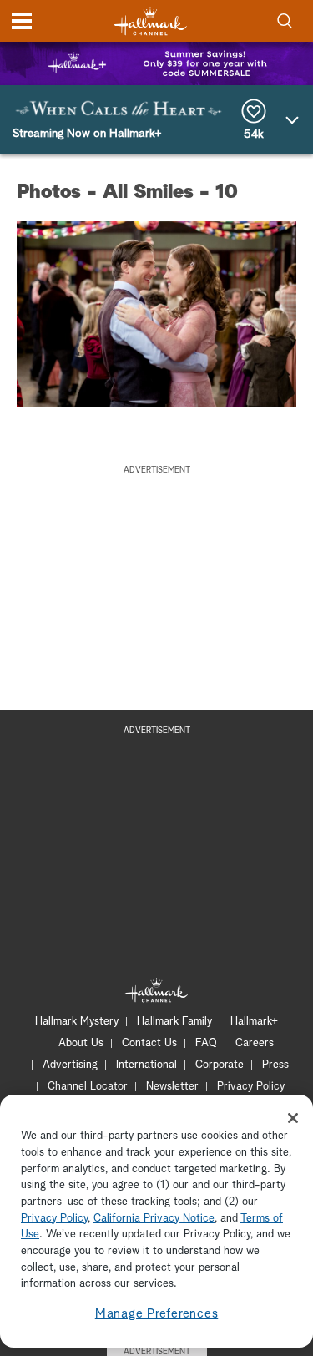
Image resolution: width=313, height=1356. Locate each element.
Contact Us (149, 1043)
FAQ (206, 1043)
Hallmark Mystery (77, 1021)
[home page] (150, 21)
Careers (254, 1043)
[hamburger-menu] (22, 21)
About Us (80, 1043)
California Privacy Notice (154, 1218)
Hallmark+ (254, 1021)
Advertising (70, 1065)
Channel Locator (88, 1086)
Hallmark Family (174, 1021)
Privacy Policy (251, 1086)
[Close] (293, 1118)
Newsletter (172, 1086)
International (146, 1065)
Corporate (219, 1065)
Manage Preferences (157, 1314)
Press (275, 1065)
